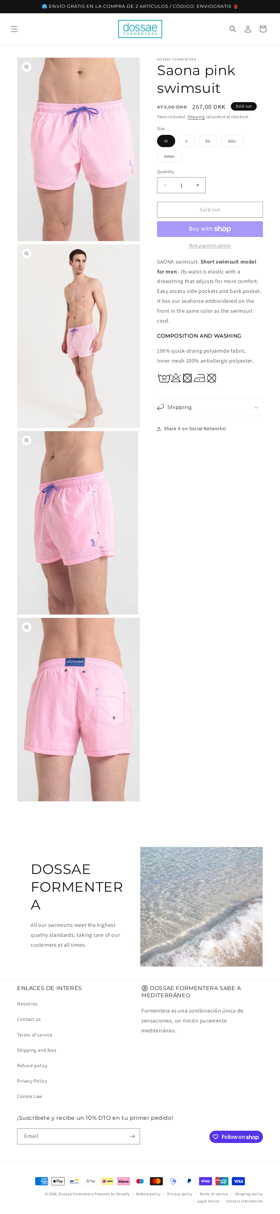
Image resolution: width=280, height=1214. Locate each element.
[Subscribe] (132, 1136)
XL (211, 142)
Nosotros (27, 1004)
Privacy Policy (32, 1081)
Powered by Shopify (112, 1193)
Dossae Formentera (76, 1193)
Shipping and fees (36, 1050)
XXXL (173, 158)
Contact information (244, 1201)
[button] (14, 29)
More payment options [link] (210, 245)
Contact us (29, 1019)
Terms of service (35, 1035)
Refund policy (32, 1065)
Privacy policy (180, 1193)
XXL (235, 142)
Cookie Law (29, 1096)
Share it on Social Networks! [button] (195, 428)
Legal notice (208, 1201)
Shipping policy (249, 1193)
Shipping (196, 116)
